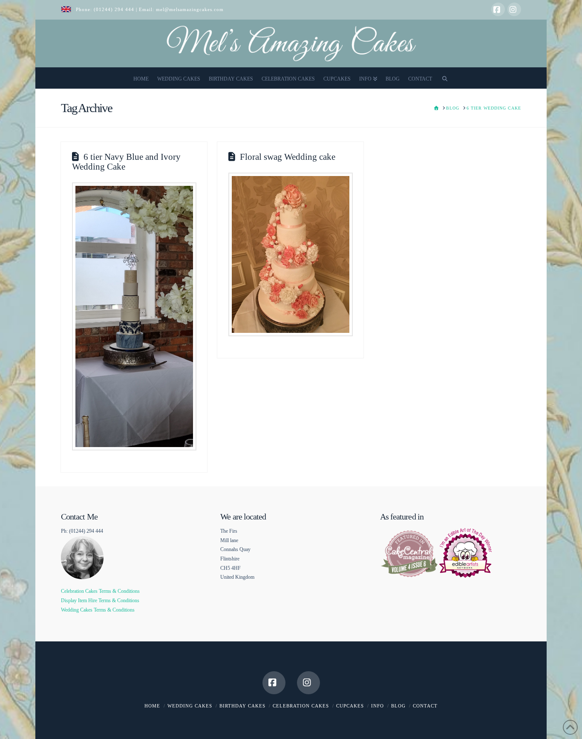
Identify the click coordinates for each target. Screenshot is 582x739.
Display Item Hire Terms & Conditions (100, 600)
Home (152, 705)
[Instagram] (514, 9)
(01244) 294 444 (115, 9)
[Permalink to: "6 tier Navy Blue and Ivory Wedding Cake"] (134, 316)
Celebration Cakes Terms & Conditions (100, 591)
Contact (425, 705)
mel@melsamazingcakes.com (190, 9)
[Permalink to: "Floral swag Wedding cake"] (290, 254)
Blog (398, 705)
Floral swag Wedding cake (287, 157)
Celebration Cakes (301, 705)
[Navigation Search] (444, 78)
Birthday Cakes (242, 705)
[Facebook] (498, 9)
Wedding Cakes (189, 705)
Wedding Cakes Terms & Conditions (98, 610)
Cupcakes (350, 705)
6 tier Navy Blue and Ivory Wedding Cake (126, 162)
